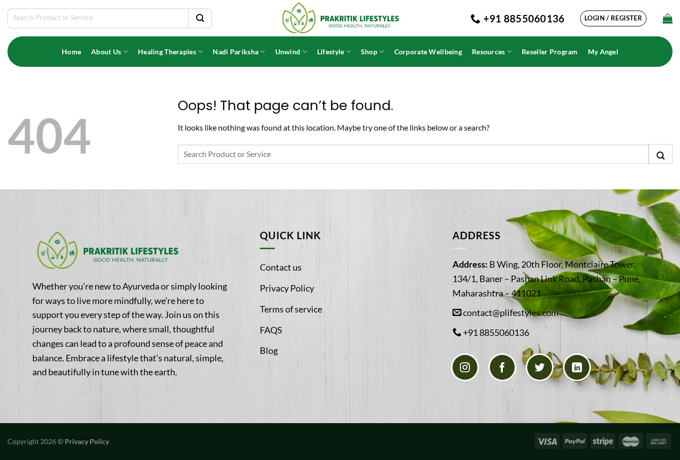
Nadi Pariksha (235, 51)
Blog (269, 350)
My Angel (603, 51)
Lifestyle (330, 51)
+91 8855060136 (496, 332)
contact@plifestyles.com (511, 312)
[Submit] (200, 18)
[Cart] (668, 18)
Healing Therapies (167, 51)
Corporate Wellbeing (428, 51)
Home (71, 51)
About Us (106, 51)
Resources (488, 51)
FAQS (271, 329)
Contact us (281, 267)
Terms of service (291, 309)
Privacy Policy (287, 288)
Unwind (288, 51)
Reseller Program (550, 51)
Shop (369, 51)
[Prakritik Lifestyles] (340, 18)
